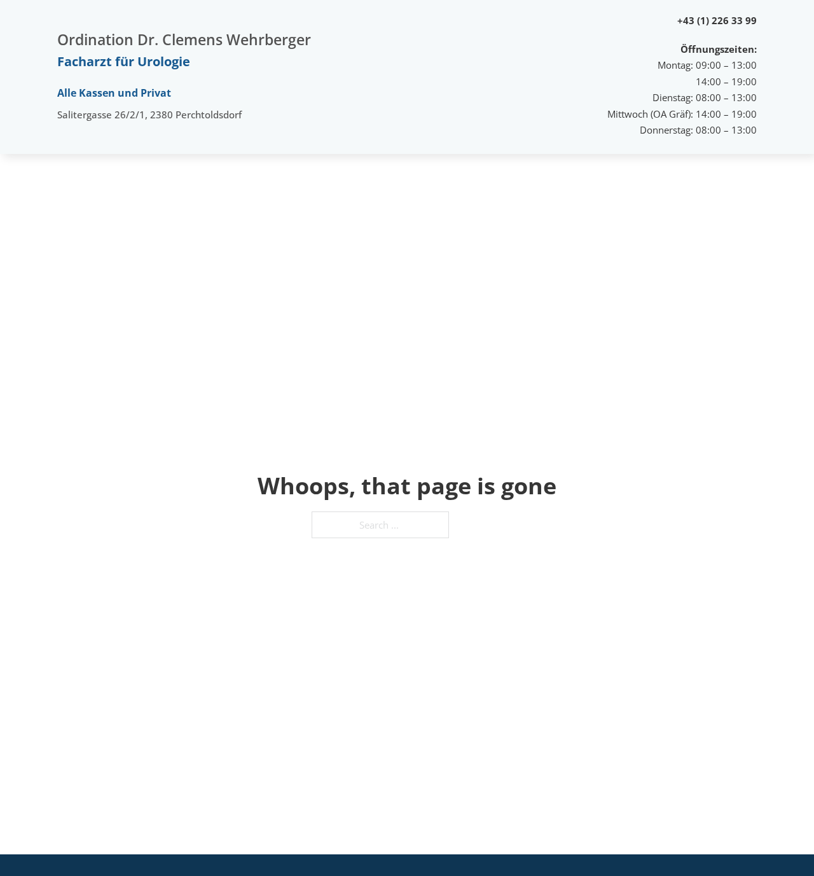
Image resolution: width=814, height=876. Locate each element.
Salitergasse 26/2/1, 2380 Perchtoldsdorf (149, 114)
